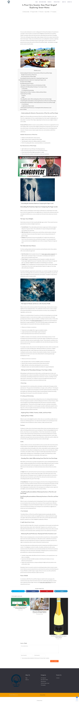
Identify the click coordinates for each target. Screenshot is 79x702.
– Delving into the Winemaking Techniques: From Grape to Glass (33, 86)
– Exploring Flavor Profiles (25, 93)
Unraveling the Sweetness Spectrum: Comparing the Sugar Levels (32, 79)
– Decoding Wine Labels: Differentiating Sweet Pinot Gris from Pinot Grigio (36, 99)
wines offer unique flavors (45, 582)
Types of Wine (47, 11)
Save (47, 591)
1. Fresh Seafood (24, 104)
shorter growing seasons (36, 320)
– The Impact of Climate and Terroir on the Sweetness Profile (32, 85)
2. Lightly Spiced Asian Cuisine (27, 105)
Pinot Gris (41, 11)
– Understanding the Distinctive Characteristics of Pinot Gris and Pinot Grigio (36, 73)
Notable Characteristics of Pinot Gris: (29, 74)
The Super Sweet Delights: (25, 81)
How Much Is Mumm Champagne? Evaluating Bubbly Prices (20, 608)
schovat (38, 70)
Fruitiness (23, 95)
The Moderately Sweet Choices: (27, 83)
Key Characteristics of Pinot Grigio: (28, 76)
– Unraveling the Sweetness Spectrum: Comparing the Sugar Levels (34, 78)
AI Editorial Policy (39, 700)
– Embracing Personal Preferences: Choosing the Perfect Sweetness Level (35, 107)
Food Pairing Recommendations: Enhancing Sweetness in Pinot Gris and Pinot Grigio (37, 102)
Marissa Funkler (26, 11)
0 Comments (54, 11)
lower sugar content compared (48, 254)
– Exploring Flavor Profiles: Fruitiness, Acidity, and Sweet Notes (33, 92)
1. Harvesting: (24, 88)
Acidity (22, 97)
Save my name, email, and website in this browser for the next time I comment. (35, 658)
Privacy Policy (42, 694)
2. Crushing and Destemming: (27, 90)
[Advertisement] (39, 22)
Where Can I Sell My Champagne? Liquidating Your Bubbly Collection (39, 612)
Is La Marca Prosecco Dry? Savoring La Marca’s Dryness (59, 637)
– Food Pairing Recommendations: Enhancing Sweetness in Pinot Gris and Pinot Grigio (38, 100)
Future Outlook (23, 109)
